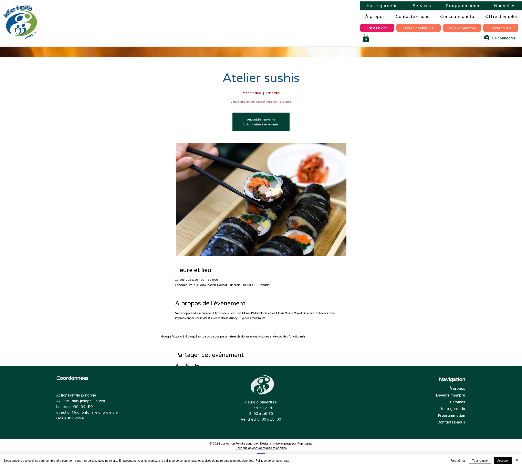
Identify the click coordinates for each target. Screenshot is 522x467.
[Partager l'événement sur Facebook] (177, 366)
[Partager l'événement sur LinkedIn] (197, 366)
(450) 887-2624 (70, 417)
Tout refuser (480, 460)
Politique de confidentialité (272, 460)
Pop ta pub (305, 443)
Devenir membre (450, 395)
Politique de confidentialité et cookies (261, 448)
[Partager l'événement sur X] (187, 366)
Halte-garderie (452, 408)
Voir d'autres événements (261, 124)
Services (457, 401)
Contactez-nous (451, 422)
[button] (365, 38)
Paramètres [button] (458, 460)
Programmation (451, 415)
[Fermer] (517, 460)
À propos (457, 388)
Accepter (503, 460)
